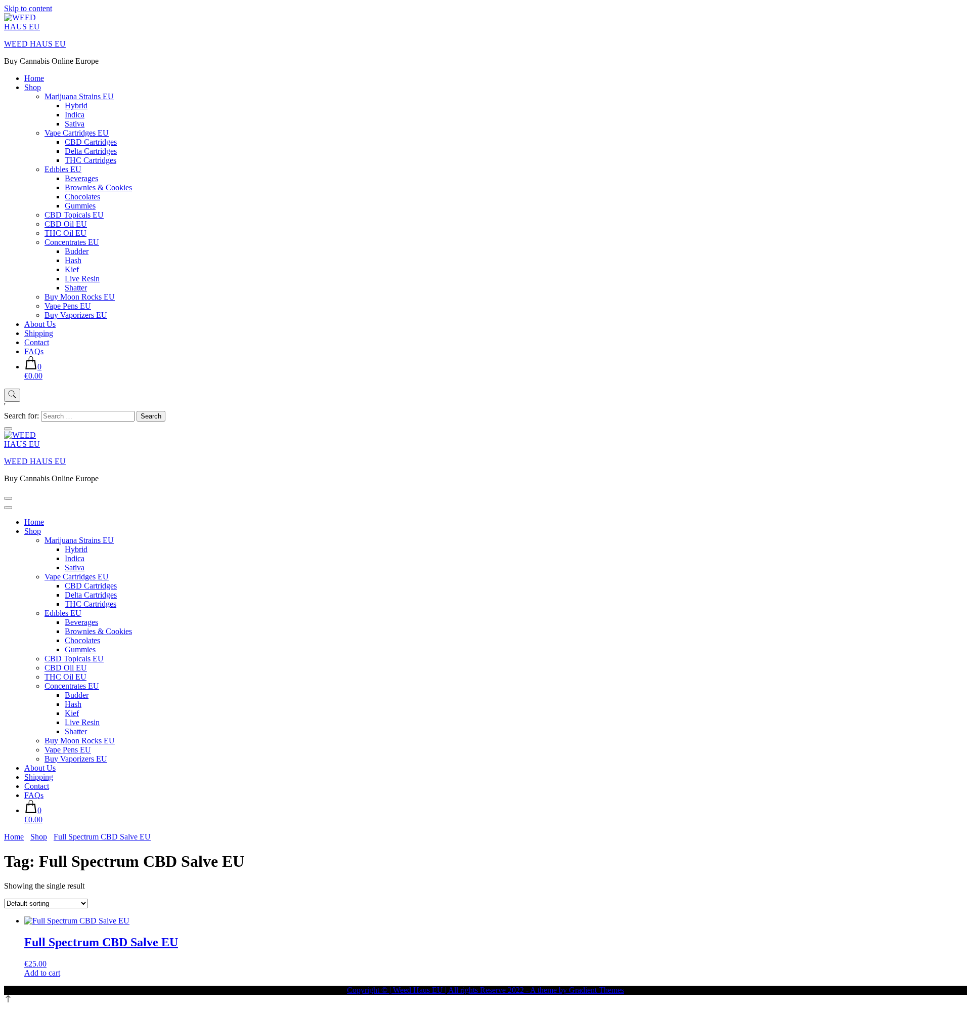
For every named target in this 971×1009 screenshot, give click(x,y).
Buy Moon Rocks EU (80, 296)
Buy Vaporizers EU (76, 315)
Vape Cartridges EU (77, 133)
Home (34, 78)
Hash (73, 260)
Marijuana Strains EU (79, 96)
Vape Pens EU (68, 306)
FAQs (33, 351)
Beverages (81, 178)
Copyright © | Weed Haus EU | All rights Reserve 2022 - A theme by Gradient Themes (485, 990)
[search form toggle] (12, 395)
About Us (40, 324)
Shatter (76, 287)
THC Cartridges (90, 160)
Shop (32, 87)
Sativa (74, 123)
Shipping (38, 333)
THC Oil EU (65, 233)
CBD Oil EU (66, 224)
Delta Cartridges (91, 151)
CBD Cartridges (91, 142)
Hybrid (76, 105)
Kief (72, 269)
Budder (77, 251)
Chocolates (82, 196)
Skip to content (28, 8)
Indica (74, 114)
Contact (36, 342)
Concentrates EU (72, 242)
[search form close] (8, 428)
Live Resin (82, 278)
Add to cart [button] (42, 973)
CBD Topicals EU (74, 215)
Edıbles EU (63, 169)
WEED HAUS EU (35, 43)
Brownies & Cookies (98, 187)
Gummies (80, 205)
